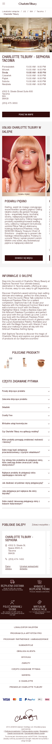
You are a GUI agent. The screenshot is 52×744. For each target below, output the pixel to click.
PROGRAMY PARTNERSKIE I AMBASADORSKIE (25, 639)
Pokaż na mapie (26, 114)
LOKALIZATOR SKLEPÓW (26, 627)
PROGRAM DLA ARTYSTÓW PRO (26, 633)
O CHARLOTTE (26, 681)
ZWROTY (26, 663)
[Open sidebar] (3, 3)
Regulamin (43, 731)
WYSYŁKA (26, 657)
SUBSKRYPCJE (26, 645)
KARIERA (26, 675)
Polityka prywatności (12, 731)
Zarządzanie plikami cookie (35, 733)
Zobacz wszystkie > (41, 524)
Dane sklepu (8, 567)
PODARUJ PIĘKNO (16, 201)
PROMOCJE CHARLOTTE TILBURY (26, 687)
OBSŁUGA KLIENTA (26, 651)
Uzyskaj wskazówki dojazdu (29, 567)
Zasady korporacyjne (15, 733)
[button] (26, 392)
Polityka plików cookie (30, 731)
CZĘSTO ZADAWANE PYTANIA (26, 669)
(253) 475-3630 (9, 103)
